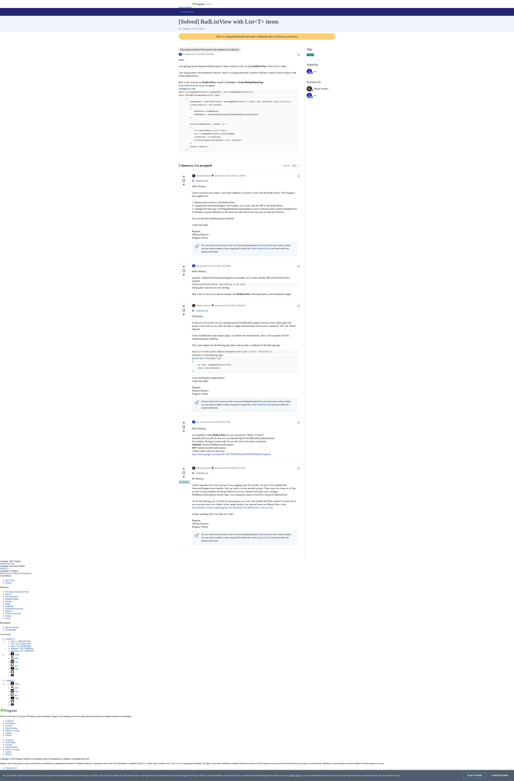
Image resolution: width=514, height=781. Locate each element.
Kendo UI (4, 568)
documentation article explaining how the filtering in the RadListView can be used (232, 507)
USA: (21, 641)
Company (9, 721)
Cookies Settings (500, 775)
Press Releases (11, 728)
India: (21, 646)
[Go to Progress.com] (8, 712)
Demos (8, 594)
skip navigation (185, 7)
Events (8, 616)
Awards (8, 726)
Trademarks (175, 763)
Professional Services (14, 608)
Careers (8, 733)
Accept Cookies (474, 775)
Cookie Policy (294, 775)
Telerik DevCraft (7, 564)
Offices (8, 735)
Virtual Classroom (13, 613)
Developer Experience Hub (17, 592)
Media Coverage (12, 730)
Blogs (7, 604)
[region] (257, 775)
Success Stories (11, 627)
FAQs (7, 618)
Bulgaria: (22, 648)
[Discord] (12, 676)
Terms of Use (11, 768)
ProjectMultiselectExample (192, 85)
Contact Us (10, 639)
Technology (10, 723)
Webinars (9, 606)
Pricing (8, 583)
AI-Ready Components (21, 573)
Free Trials (9, 580)
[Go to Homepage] (202, 7)
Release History (12, 599)
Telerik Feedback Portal (261, 248)
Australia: (22, 651)
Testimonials (10, 630)
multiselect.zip (202, 181)
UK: (21, 644)
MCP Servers (5, 573)
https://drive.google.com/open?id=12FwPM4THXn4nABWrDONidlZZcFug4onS (231, 454)
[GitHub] (12, 673)
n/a (184, 54)
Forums (8, 601)
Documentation (11, 596)
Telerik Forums (187, 12)
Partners (8, 611)
